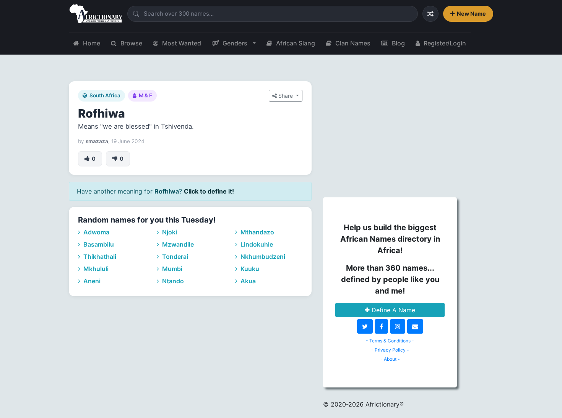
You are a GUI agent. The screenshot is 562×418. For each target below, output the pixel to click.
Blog (398, 43)
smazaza (97, 141)
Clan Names (352, 43)
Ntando (172, 281)
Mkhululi (95, 269)
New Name (471, 13)
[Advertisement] (390, 134)
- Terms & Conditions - (390, 341)
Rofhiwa (101, 113)
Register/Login (445, 43)
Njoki (169, 232)
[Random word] (430, 14)
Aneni (91, 281)
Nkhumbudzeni (262, 256)
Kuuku (249, 269)
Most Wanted (181, 43)
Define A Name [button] (392, 310)
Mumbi (171, 269)
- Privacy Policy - (390, 350)
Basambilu (98, 244)
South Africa (104, 95)
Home (91, 43)
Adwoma (95, 232)
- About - (390, 359)
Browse (131, 43)
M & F (145, 95)
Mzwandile (177, 244)
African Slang (295, 43)
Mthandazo (256, 232)
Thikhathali (99, 256)
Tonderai (174, 256)
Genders (235, 43)
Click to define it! (209, 191)
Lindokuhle (256, 244)
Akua (247, 281)
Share (285, 95)
